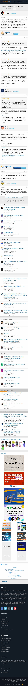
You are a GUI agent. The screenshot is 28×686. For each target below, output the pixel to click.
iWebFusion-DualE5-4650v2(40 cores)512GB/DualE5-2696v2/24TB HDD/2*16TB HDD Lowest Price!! (12, 431)
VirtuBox (7, 89)
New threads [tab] (10, 390)
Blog (4, 665)
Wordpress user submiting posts (13, 328)
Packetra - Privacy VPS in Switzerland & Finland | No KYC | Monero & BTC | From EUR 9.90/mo (15, 416)
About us (15, 684)
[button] (1, 2)
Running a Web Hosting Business (12, 234)
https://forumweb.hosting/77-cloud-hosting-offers (13, 50)
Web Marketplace (5, 651)
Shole (5, 329)
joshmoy (3, 8)
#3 (26, 95)
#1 (26, 17)
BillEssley (7, 32)
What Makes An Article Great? (11, 399)
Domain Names (12, 243)
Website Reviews (11, 323)
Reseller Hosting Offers (6, 640)
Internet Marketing (8, 397)
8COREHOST (6, 243)
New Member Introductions (14, 257)
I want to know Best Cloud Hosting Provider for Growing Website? (13, 357)
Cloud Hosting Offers (5, 645)
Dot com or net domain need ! (12, 242)
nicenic (5, 281)
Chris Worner (6, 313)
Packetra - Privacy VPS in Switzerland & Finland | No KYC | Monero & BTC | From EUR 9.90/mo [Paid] (15, 295)
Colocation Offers (5, 649)
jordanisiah (6, 264)
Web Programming (10, 329)
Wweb (5, 373)
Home (19, 684)
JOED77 (5, 342)
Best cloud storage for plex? (11, 383)
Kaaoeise (7, 182)
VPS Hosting (9, 348)
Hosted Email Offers (5, 647)
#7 (26, 171)
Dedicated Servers (5, 621)
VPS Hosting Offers (14, 298)
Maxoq (5, 348)
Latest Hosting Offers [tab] (5, 412)
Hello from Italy (8, 256)
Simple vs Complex (9, 227)
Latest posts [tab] (3, 390)
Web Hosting (10, 210)
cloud (15, 8)
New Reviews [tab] (14, 412)
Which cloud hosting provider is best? (14, 364)
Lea (4, 216)
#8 (26, 187)
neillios (5, 335)
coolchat (5, 210)
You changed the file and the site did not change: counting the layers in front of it (15, 311)
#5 (26, 132)
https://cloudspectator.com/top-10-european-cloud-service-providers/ (13, 155)
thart (6, 127)
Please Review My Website (11, 322)
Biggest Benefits (8, 232)
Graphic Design (9, 216)
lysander (5, 359)
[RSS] (22, 684)
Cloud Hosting (10, 359)
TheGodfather (6, 384)
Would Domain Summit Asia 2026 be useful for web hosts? (14, 287)
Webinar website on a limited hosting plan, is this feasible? (14, 208)
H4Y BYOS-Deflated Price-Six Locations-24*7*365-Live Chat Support (13, 424)
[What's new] (23, 1)
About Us (5, 663)
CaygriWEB (8, 166)
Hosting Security (4, 625)
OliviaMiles (6, 365)
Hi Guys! (6, 333)
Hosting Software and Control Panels (15, 379)
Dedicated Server (12, 251)
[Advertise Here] (6, 546)
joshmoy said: (5, 41)
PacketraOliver (7, 298)
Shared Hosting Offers (6, 638)
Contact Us (5, 670)
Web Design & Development (7, 630)
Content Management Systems (13, 342)
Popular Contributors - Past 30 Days (11, 439)
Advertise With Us (6, 668)
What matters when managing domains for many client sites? (15, 279)
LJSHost (4, 115)
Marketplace (5, 672)
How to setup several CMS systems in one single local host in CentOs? (15, 340)
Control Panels (4, 627)
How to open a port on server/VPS (13, 347)
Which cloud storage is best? (12, 377)
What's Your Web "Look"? (11, 269)
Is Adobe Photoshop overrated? (13, 221)
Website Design (9, 228)
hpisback (5, 323)
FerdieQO (6, 379)
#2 (26, 37)
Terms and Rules (8, 684)
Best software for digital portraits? (13, 215)
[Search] (26, 1)
